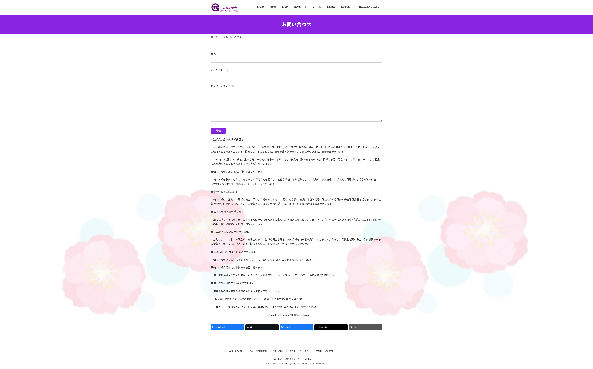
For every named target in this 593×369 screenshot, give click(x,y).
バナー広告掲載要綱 (258, 351)
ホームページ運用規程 (234, 351)
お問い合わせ (278, 351)
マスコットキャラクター (300, 351)
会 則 (216, 351)
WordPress (280, 363)
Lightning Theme (296, 363)
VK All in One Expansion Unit (316, 363)
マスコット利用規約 (324, 351)
